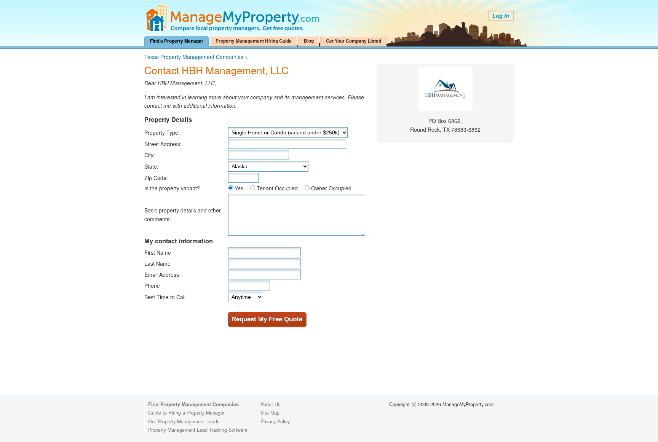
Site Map (269, 412)
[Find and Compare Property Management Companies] (233, 30)
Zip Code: (156, 178)
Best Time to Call (164, 297)
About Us (270, 404)
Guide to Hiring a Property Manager (186, 412)
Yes (239, 188)
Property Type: (162, 132)
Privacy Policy (275, 421)
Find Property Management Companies (193, 404)
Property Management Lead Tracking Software (198, 429)
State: (151, 166)
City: (149, 155)
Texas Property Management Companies (193, 57)
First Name (157, 252)
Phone (152, 285)
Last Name (157, 263)
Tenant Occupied (277, 188)
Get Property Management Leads (183, 421)
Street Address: (163, 144)
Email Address (161, 274)
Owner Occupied (331, 188)
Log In (500, 15)
